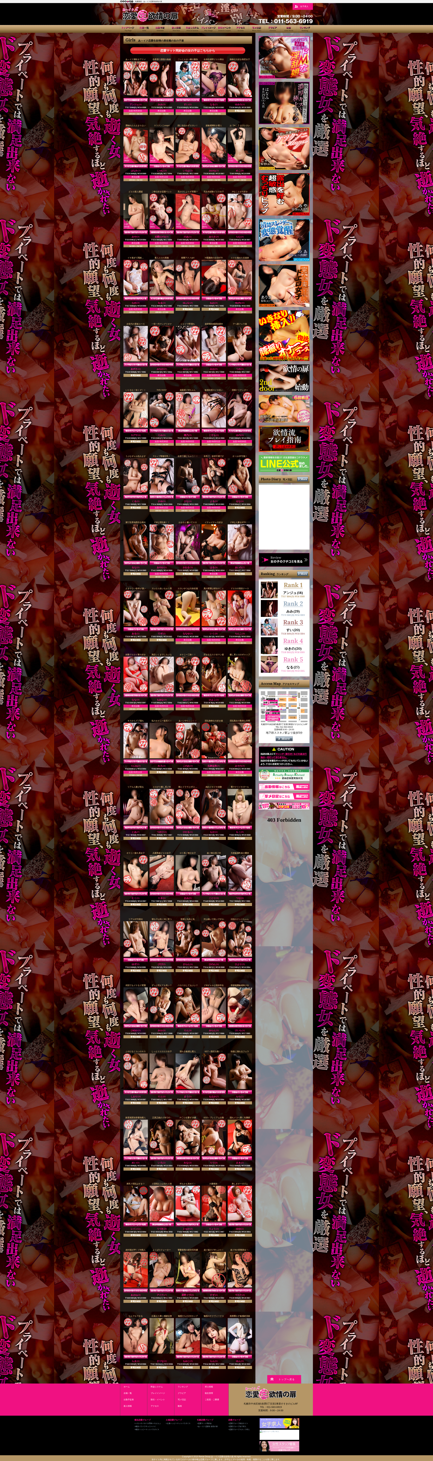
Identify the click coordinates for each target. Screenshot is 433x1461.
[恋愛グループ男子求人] (269, 1431)
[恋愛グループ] (126, 1)
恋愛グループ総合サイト (238, 1423)
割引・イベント (224, 29)
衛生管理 (209, 1393)
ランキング (305, 29)
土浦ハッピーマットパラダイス (178, 1423)
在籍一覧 (144, 29)
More (303, 479)
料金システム (192, 29)
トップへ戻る (287, 1379)
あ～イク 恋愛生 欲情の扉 (208, 1426)
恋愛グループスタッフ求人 (239, 1429)
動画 (289, 29)
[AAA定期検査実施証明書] (284, 780)
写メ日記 (257, 29)
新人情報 (176, 29)
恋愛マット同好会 (205, 1423)
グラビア (273, 29)
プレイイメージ (208, 29)
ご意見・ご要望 (212, 1399)
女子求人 (304, 6)
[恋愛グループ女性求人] (279, 1427)
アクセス (241, 29)
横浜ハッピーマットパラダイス (147, 1429)
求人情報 (209, 1387)
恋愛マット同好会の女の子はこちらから (187, 50)
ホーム (128, 29)
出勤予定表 (160, 29)
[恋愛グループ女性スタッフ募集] (279, 1450)
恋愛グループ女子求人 (237, 1426)
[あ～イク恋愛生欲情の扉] (150, 20)
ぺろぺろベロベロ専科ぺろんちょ (148, 1423)
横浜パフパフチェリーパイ (145, 1426)
